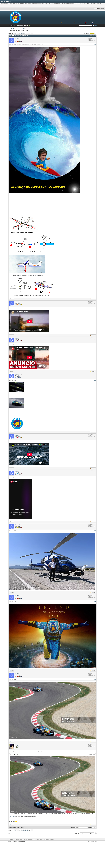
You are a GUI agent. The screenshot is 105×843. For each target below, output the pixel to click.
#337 (95, 530)
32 (25, 33)
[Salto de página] (32, 33)
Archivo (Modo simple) (30, 839)
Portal (63, 22)
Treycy (17, 745)
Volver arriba (22, 839)
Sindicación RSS (39, 839)
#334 (95, 380)
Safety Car (10, 28)
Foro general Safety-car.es (23, 28)
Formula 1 (15, 28)
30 (21, 33)
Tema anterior (13, 827)
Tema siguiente (20, 827)
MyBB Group (22, 841)
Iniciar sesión (20, 25)
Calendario (88, 22)
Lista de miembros (79, 22)
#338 (95, 601)
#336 (95, 477)
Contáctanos (11, 839)
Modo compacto (93, 35)
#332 (95, 307)
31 (23, 33)
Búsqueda (70, 22)
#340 (95, 751)
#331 (95, 44)
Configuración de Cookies (49, 839)
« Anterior (15, 33)
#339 (95, 679)
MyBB (14, 841)
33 (27, 33)
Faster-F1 (17, 38)
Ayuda (95, 22)
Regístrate (26, 25)
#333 (95, 344)
